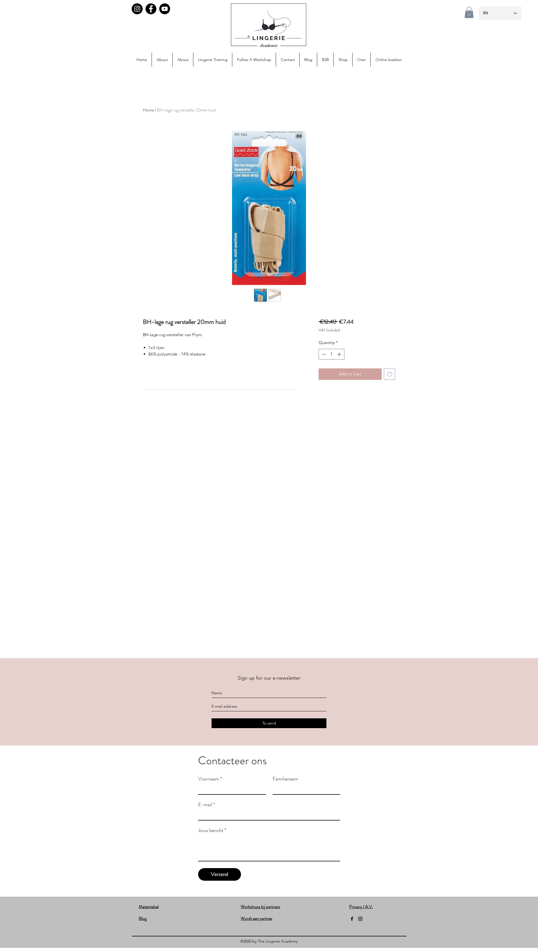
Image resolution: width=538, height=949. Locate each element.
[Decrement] (323, 354)
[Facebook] (150, 8)
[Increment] (340, 354)
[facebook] (352, 919)
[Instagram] (137, 8)
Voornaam (210, 779)
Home (148, 110)
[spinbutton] (331, 354)
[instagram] (360, 919)
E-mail (206, 804)
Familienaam (285, 779)
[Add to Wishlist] (389, 374)
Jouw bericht (212, 830)
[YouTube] (164, 8)
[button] (469, 12)
